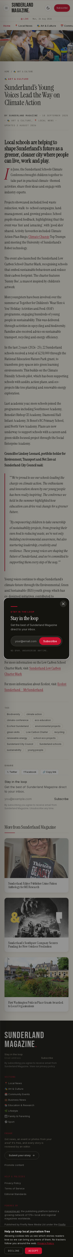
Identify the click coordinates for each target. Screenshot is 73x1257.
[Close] (63, 604)
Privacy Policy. (45, 1243)
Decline (13, 1250)
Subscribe (50, 641)
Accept (33, 1250)
